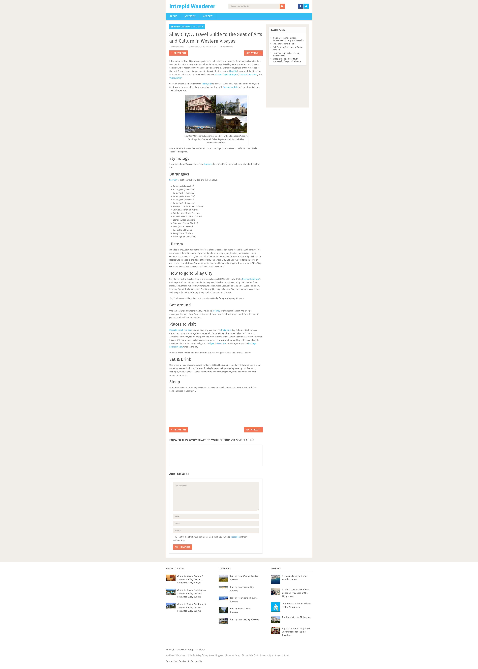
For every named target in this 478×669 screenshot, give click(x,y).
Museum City (175, 78)
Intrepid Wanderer (192, 6)
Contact (207, 16)
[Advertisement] (216, 410)
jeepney (216, 311)
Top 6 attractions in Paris (284, 44)
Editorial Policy (194, 655)
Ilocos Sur (221, 343)
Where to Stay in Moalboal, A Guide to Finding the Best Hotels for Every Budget (191, 607)
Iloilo (236, 87)
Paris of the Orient (248, 74)
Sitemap (229, 655)
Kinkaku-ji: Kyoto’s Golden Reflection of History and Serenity (288, 39)
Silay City (233, 71)
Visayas (218, 74)
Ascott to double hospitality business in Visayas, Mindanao (287, 60)
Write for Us (254, 655)
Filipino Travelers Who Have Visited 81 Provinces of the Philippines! (295, 593)
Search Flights (267, 655)
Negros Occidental (181, 27)
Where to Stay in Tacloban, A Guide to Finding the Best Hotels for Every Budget (191, 593)
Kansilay (207, 164)
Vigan (211, 343)
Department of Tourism (180, 330)
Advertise (190, 16)
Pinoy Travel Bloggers (213, 655)
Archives (170, 655)
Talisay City (207, 84)
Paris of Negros (231, 74)
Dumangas (228, 87)
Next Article (252, 53)
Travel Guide (197, 27)
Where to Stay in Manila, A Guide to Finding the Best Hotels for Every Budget (190, 579)
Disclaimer (181, 655)
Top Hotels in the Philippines (296, 617)
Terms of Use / (242, 655)
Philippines (226, 330)
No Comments (228, 47)
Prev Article (180, 53)
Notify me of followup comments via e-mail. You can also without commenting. (210, 538)
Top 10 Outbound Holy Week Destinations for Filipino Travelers (296, 631)
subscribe (235, 537)
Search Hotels (282, 655)
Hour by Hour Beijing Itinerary (244, 619)
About (173, 16)
